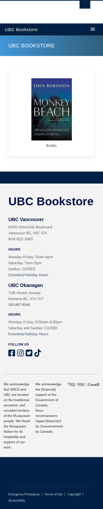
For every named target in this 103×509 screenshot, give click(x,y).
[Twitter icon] (29, 355)
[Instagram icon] (20, 355)
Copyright (74, 494)
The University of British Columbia (35, 10)
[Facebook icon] (11, 355)
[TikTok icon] (37, 355)
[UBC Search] (85, 6)
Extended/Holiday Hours (28, 275)
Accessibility (16, 500)
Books (51, 146)
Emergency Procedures (24, 494)
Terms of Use (54, 494)
